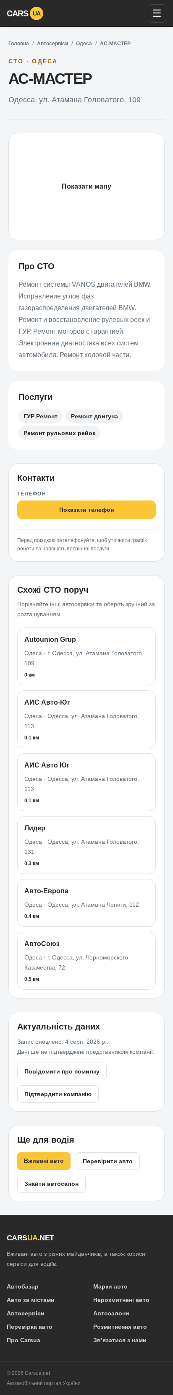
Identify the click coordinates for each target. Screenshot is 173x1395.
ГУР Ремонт (41, 416)
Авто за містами (31, 1299)
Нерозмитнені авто (121, 1299)
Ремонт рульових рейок (59, 433)
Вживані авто (44, 1160)
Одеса (84, 44)
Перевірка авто (29, 1326)
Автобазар (23, 1286)
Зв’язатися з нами (120, 1340)
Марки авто (110, 1286)
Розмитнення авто (120, 1326)
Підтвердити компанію (58, 1094)
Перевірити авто (108, 1161)
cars (24, 13)
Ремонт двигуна (94, 416)
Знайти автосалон (51, 1183)
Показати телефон (86, 509)
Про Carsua (23, 1340)
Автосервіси (52, 44)
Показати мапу (86, 186)
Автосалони (111, 1313)
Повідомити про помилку (62, 1071)
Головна (18, 44)
